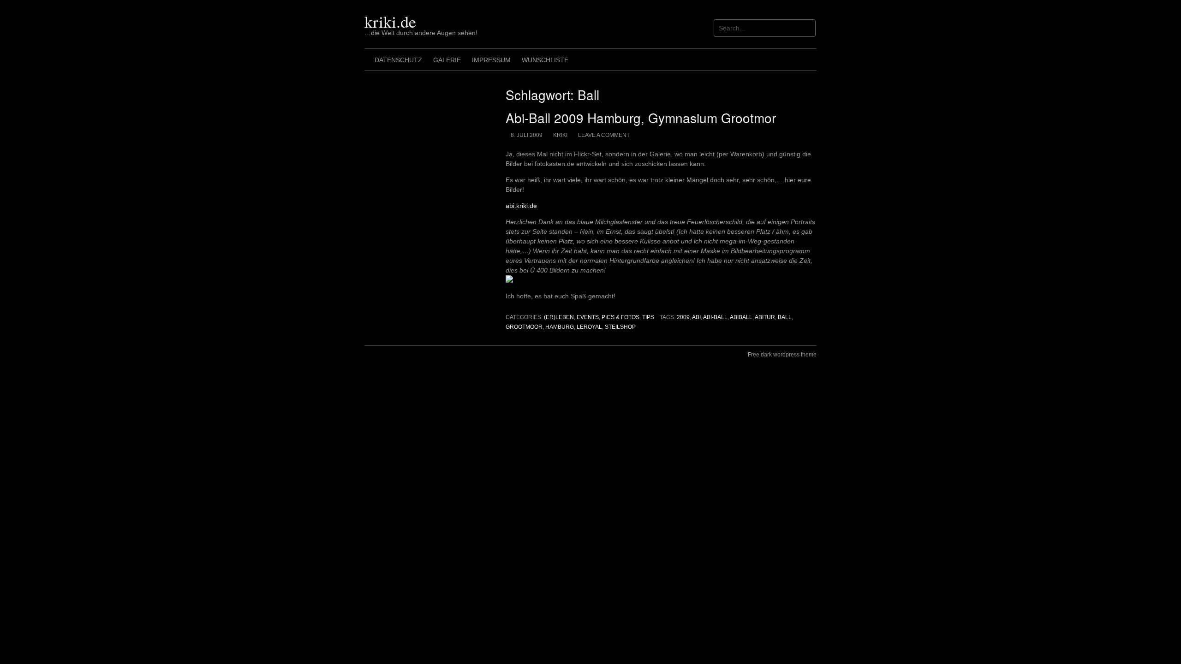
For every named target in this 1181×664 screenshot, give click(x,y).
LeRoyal (589, 327)
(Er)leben (559, 317)
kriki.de (390, 21)
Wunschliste (545, 60)
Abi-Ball (715, 317)
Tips (648, 317)
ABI (696, 317)
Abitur (765, 317)
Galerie (447, 60)
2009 (683, 317)
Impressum (491, 60)
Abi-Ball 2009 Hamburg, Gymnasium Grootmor (641, 117)
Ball (785, 317)
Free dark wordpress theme (782, 354)
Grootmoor (524, 327)
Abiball (741, 317)
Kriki (560, 135)
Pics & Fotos (620, 317)
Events (588, 317)
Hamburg (559, 327)
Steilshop (620, 327)
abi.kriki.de (521, 205)
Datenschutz (398, 60)
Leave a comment (604, 135)
